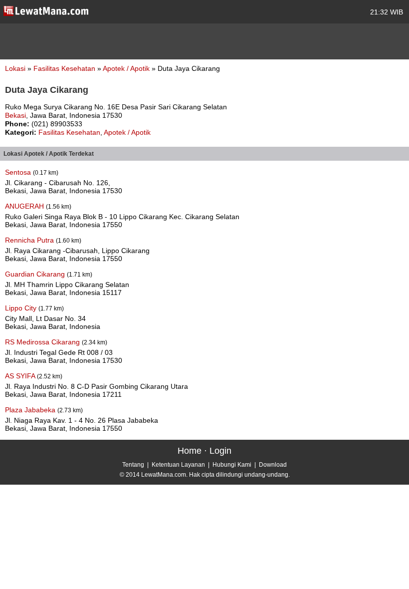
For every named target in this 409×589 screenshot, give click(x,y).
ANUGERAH (25, 206)
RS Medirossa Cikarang (43, 342)
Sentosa (19, 172)
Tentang (133, 464)
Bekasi (15, 115)
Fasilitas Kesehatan (65, 68)
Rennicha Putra (30, 240)
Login (220, 451)
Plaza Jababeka (31, 410)
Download (273, 464)
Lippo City (21, 308)
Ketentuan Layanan (178, 464)
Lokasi (15, 68)
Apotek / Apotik (127, 68)
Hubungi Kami (231, 464)
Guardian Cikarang (36, 274)
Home (190, 451)
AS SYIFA (21, 376)
